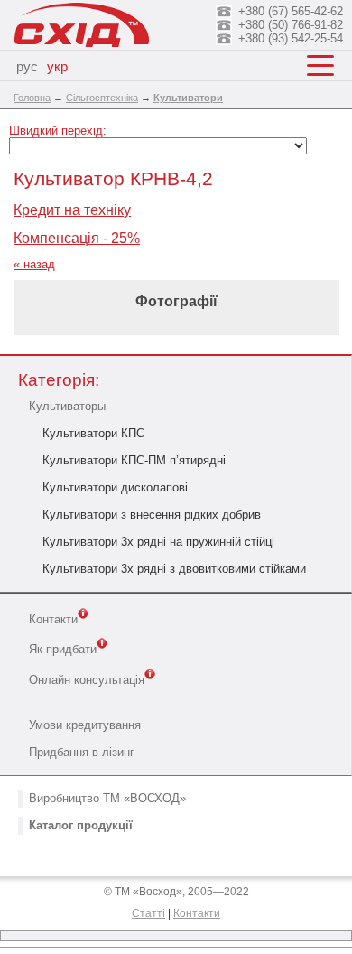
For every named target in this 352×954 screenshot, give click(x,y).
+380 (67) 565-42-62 (290, 11)
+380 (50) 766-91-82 (290, 25)
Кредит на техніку (72, 210)
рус (27, 67)
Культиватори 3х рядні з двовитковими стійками (174, 568)
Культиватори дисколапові (115, 487)
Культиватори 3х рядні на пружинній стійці (158, 541)
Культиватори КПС (93, 433)
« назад (34, 264)
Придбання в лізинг (81, 752)
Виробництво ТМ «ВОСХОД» (107, 798)
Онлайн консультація (86, 680)
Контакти (53, 619)
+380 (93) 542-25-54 (290, 38)
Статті (148, 913)
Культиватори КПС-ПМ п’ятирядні (134, 460)
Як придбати (63, 650)
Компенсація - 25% (77, 238)
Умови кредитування (85, 725)
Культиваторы (67, 406)
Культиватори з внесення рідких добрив (151, 514)
